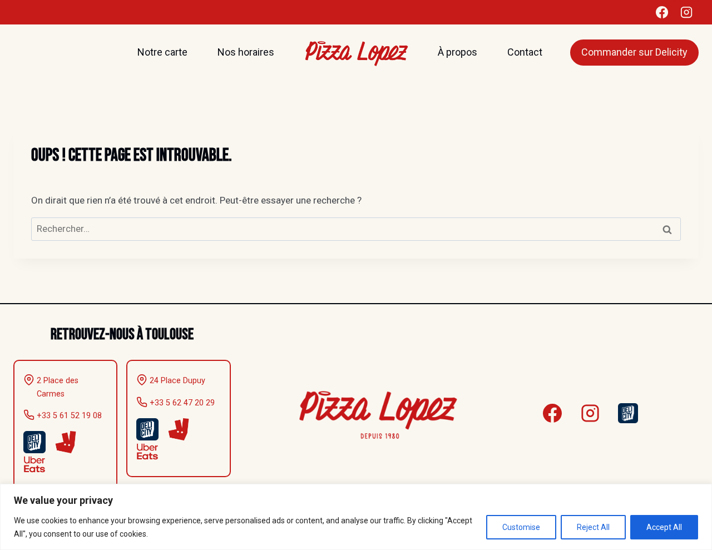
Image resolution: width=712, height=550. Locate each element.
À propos (457, 52)
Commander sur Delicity (634, 52)
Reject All (593, 527)
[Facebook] (662, 12)
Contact (524, 52)
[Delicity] (628, 413)
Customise (521, 527)
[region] (356, 517)
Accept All (664, 527)
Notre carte (162, 52)
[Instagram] (686, 12)
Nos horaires (245, 52)
